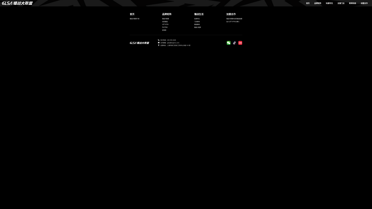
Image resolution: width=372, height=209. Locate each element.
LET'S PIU (165, 24)
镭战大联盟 (165, 19)
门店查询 (197, 21)
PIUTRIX (164, 27)
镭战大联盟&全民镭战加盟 (234, 19)
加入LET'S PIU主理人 (232, 21)
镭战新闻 (197, 24)
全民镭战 (165, 21)
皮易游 (164, 30)
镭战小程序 (197, 27)
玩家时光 (197, 19)
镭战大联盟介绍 (134, 19)
